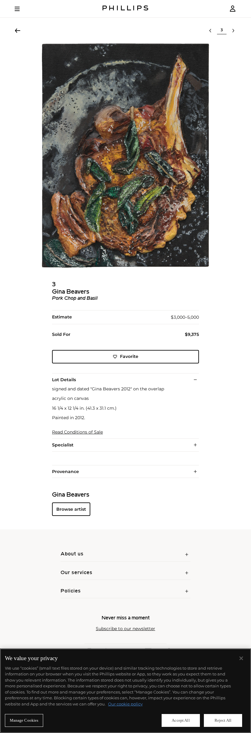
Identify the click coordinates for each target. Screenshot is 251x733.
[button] (125, 155)
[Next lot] (233, 30)
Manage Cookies (24, 720)
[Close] (241, 658)
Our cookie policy (125, 703)
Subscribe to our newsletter (125, 628)
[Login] (232, 9)
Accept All (180, 720)
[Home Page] (125, 9)
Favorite (129, 356)
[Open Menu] (21, 9)
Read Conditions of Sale (77, 432)
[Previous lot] (210, 30)
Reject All (223, 720)
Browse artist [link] (71, 509)
